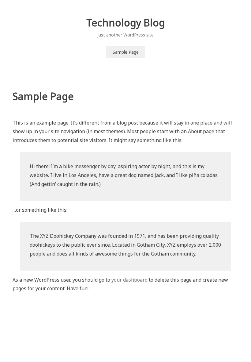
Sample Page (126, 52)
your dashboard (129, 279)
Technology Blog (125, 22)
